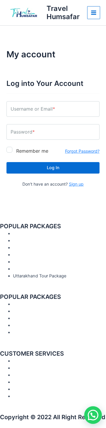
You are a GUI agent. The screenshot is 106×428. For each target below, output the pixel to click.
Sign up (76, 183)
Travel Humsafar (63, 12)
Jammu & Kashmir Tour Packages (46, 254)
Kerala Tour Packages (34, 247)
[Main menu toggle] (93, 12)
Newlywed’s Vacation (35, 240)
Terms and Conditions (35, 368)
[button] (93, 415)
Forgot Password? (82, 151)
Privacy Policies (28, 396)
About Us (22, 311)
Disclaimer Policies (31, 382)
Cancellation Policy (32, 375)
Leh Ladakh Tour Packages (40, 261)
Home (19, 304)
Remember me (31, 150)
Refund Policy (26, 389)
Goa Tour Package (31, 269)
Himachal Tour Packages (37, 233)
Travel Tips (23, 325)
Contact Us (24, 318)
